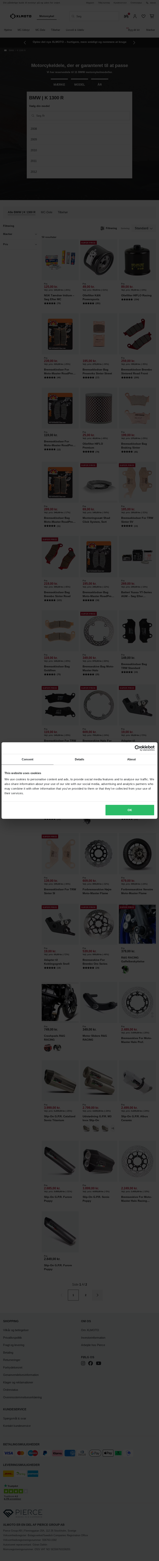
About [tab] (131, 759)
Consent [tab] (27, 759)
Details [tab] (79, 759)
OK (130, 809)
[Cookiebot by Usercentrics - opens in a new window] (138, 748)
